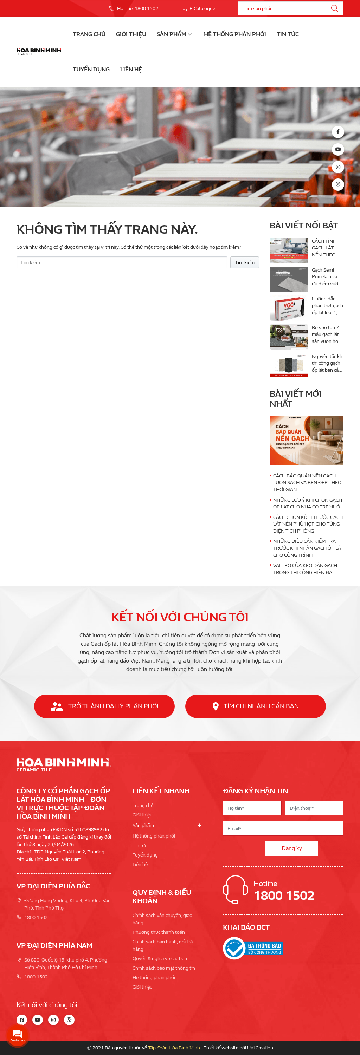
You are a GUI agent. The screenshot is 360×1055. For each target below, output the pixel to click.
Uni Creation (260, 1048)
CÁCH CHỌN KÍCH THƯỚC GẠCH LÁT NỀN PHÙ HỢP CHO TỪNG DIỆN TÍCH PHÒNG (308, 524)
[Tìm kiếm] (334, 8)
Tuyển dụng (91, 69)
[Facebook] (338, 132)
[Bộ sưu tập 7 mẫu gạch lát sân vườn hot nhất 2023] (289, 337)
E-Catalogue (201, 9)
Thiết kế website (221, 1048)
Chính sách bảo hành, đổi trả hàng (163, 945)
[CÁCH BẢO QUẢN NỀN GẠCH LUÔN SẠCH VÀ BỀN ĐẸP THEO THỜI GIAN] (306, 440)
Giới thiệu (131, 34)
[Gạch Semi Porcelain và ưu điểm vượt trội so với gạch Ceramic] (289, 279)
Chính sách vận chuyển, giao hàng (162, 919)
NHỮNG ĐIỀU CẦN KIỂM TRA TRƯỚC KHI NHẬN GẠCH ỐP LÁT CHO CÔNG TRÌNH (308, 548)
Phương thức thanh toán (159, 932)
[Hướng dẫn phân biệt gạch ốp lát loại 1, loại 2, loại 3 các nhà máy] (289, 308)
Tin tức (288, 34)
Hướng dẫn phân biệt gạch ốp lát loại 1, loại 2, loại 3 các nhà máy (327, 312)
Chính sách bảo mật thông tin (164, 968)
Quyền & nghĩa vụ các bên (160, 959)
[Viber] (338, 184)
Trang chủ (89, 34)
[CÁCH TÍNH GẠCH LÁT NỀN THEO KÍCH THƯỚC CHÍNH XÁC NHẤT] (289, 250)
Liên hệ (131, 69)
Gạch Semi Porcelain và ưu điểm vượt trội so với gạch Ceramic (326, 283)
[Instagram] (338, 167)
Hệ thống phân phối (235, 34)
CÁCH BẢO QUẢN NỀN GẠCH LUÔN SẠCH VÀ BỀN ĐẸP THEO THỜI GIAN (307, 483)
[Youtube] (338, 149)
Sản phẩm (171, 34)
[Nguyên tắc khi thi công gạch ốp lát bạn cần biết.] (289, 365)
